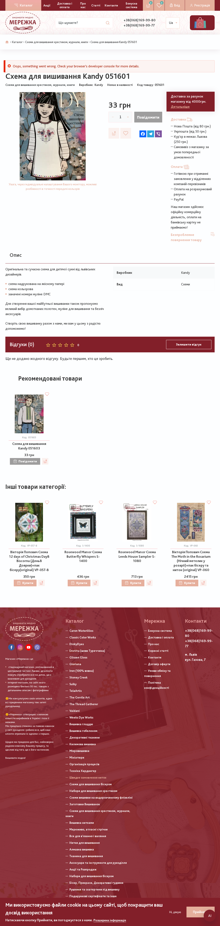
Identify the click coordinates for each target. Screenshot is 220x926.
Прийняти (200, 912)
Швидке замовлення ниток (87, 777)
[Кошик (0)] (200, 23)
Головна (7, 42)
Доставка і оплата (64, 5)
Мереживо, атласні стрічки (88, 829)
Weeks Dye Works (81, 717)
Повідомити (148, 117)
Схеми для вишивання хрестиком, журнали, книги (56, 42)
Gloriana (75, 664)
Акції (46, 5)
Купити (27, 583)
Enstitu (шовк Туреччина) (87, 650)
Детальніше (180, 107)
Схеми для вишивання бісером (90, 784)
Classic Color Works (82, 637)
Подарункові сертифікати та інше (93, 896)
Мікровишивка (79, 751)
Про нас (83, 5)
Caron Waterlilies (81, 630)
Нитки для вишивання (84, 842)
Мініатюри (76, 757)
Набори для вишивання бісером (91, 876)
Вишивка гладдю (81, 724)
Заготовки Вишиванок (84, 804)
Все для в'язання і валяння (87, 836)
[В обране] (125, 133)
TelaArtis (75, 690)
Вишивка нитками (81, 822)
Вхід (177, 5)
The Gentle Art (79, 697)
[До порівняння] (113, 133)
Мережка (154, 621)
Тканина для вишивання (86, 856)
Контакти (111, 5)
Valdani (74, 710)
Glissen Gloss (78, 657)
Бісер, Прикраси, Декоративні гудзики (96, 882)
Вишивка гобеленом (83, 730)
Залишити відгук (189, 344)
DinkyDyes (76, 644)
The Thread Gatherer (83, 704)
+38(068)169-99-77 (139, 25)
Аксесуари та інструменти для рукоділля (98, 862)
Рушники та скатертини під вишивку (94, 889)
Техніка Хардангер (82, 771)
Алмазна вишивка (81, 849)
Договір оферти (159, 664)
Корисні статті (158, 650)
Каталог (26, 5)
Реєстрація (202, 5)
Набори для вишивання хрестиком (93, 791)
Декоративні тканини (84, 737)
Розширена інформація (109, 920)
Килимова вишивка (82, 744)
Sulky (72, 684)
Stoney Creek (78, 677)
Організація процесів (84, 764)
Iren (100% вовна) (81, 670)
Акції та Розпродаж (82, 869)
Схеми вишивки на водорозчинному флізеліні (101, 797)
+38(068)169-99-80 (140, 20)
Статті (95, 5)
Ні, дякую (175, 912)
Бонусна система (131, 5)
